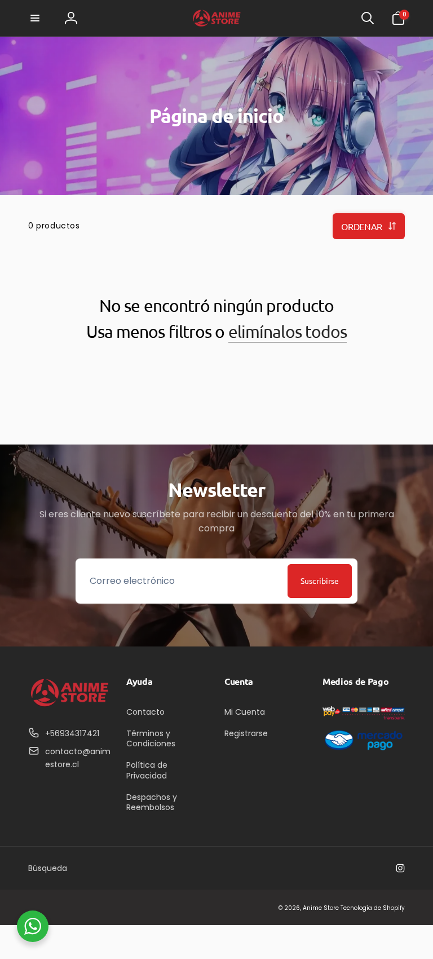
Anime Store (321, 908)
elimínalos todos (287, 331)
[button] (35, 18)
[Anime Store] (69, 706)
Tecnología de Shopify (373, 908)
